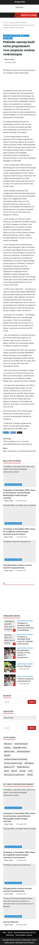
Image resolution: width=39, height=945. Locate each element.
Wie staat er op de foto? (14, 775)
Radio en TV (25, 35)
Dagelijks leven (19, 747)
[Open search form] (12, 15)
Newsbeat (29, 763)
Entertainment (23, 751)
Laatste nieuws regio (13, 763)
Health (7, 755)
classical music (21, 744)
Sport (6, 771)
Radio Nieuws (8, 38)
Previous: (17, 441)
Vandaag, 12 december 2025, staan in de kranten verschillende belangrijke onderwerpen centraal (19, 494)
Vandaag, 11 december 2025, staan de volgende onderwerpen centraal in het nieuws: (19, 531)
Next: (19, 449)
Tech (30, 771)
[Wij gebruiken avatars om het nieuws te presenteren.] (19, 551)
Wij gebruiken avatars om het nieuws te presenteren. (17, 566)
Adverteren (10, 935)
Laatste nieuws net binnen (12, 35)
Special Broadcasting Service (24, 932)
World (30, 775)
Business (8, 744)
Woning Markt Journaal (23, 935)
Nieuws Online (9, 59)
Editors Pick (9, 751)
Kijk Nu (10, 932)
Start (4, 932)
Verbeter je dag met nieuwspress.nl (10, 680)
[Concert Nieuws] (19, 908)
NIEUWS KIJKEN (28, 15)
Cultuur (7, 747)
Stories (23, 771)
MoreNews (20, 943)
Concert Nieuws (10, 666)
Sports (14, 771)
